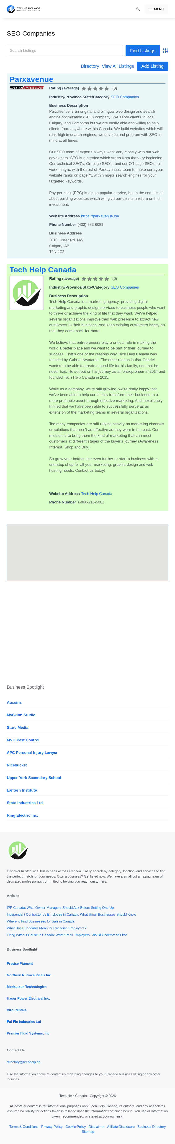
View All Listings (118, 66)
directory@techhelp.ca (23, 1062)
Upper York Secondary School (34, 778)
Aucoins (14, 702)
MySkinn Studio (21, 715)
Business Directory (151, 1126)
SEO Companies (31, 33)
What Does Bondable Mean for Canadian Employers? (46, 928)
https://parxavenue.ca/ (100, 216)
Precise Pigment (20, 963)
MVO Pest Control (23, 740)
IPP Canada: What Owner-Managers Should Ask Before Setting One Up (60, 907)
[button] (138, 9)
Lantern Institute (22, 790)
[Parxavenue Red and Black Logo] (27, 88)
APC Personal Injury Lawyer (32, 753)
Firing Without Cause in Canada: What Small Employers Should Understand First (67, 935)
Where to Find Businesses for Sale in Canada (40, 921)
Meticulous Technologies (26, 987)
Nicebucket (17, 765)
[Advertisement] (87, 633)
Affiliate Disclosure (121, 1126)
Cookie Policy (75, 1126)
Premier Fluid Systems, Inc (28, 1033)
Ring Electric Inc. (22, 815)
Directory (90, 66)
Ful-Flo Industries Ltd (24, 1022)
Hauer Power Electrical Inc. (28, 998)
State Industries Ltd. (25, 803)
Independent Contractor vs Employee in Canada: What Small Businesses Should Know (71, 914)
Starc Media (17, 727)
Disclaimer (97, 1126)
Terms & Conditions (24, 1126)
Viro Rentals (16, 1010)
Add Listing (152, 66)
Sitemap (88, 1132)
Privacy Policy (52, 1126)
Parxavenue (31, 79)
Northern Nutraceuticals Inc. (29, 975)
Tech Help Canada (43, 269)
